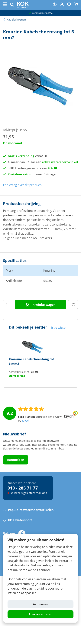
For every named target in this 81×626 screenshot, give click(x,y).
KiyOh (26, 420)
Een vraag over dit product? (22, 185)
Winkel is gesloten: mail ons (28, 493)
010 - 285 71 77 (23, 487)
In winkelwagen (43, 305)
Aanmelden (15, 460)
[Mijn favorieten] (69, 4)
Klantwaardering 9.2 (42, 12)
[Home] (23, 6)
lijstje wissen (58, 327)
